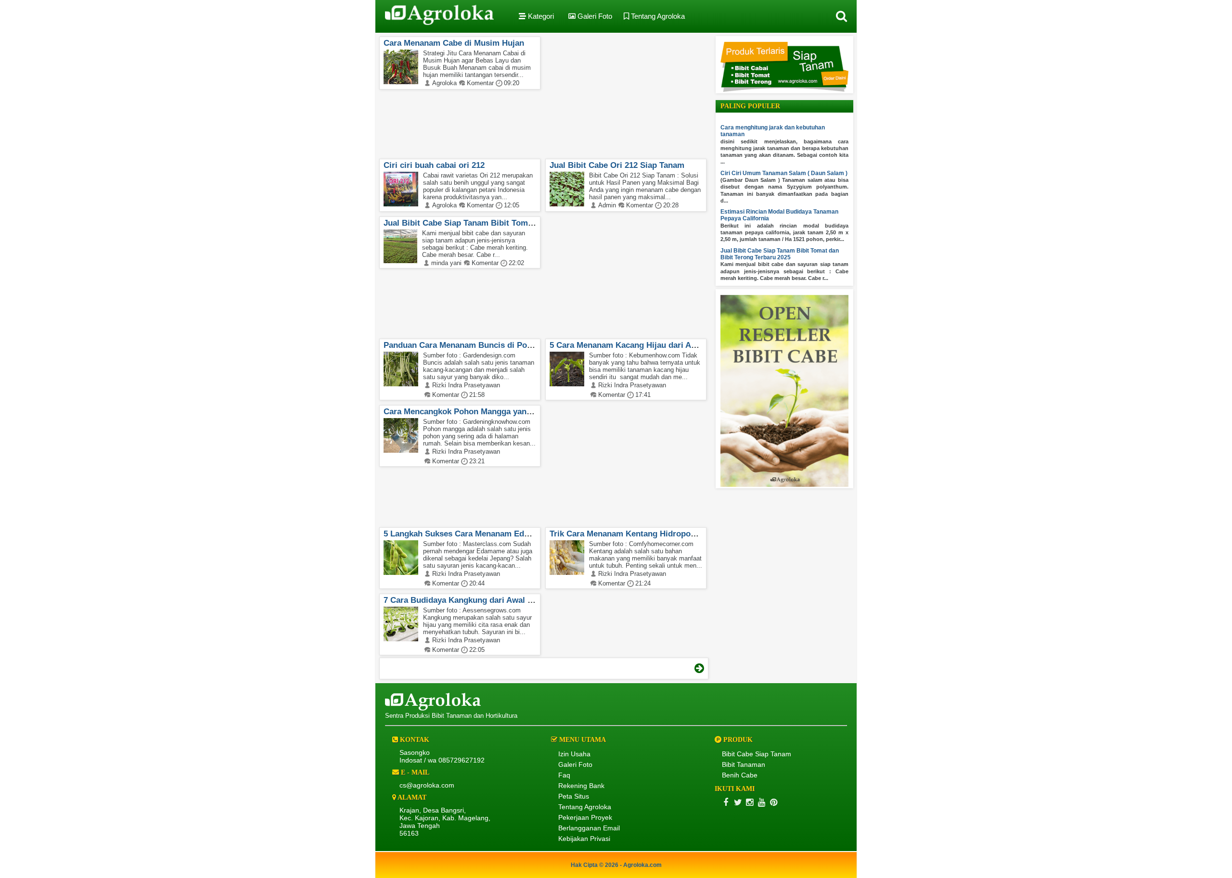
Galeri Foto (594, 16)
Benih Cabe (739, 775)
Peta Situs (573, 796)
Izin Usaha (574, 754)
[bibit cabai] (784, 90)
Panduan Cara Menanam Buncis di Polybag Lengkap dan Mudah (505, 345)
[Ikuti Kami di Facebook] (725, 802)
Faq (564, 775)
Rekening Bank (581, 785)
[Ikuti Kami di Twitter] (737, 802)
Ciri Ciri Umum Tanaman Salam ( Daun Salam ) (783, 173)
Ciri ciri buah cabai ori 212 (434, 165)
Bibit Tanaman (743, 764)
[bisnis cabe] (784, 485)
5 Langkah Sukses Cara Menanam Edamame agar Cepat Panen (502, 533)
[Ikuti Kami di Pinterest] (773, 802)
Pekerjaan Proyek (585, 817)
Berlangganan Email (589, 828)
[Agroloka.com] (439, 16)
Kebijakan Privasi (584, 838)
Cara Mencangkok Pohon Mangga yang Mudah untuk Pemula (499, 411)
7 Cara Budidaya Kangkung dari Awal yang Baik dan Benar (495, 600)
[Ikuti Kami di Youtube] (761, 802)
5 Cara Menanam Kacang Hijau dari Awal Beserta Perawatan (664, 345)
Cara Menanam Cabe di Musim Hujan (454, 43)
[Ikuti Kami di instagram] (749, 802)
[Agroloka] (433, 708)
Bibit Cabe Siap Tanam (756, 754)
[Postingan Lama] (699, 668)
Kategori (540, 16)
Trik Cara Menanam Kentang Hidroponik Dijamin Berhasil (659, 533)
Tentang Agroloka (657, 16)
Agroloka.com (642, 865)
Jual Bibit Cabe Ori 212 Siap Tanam (617, 165)
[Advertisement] (615, 94)
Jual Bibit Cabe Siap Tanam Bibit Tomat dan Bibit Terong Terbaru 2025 (518, 223)
